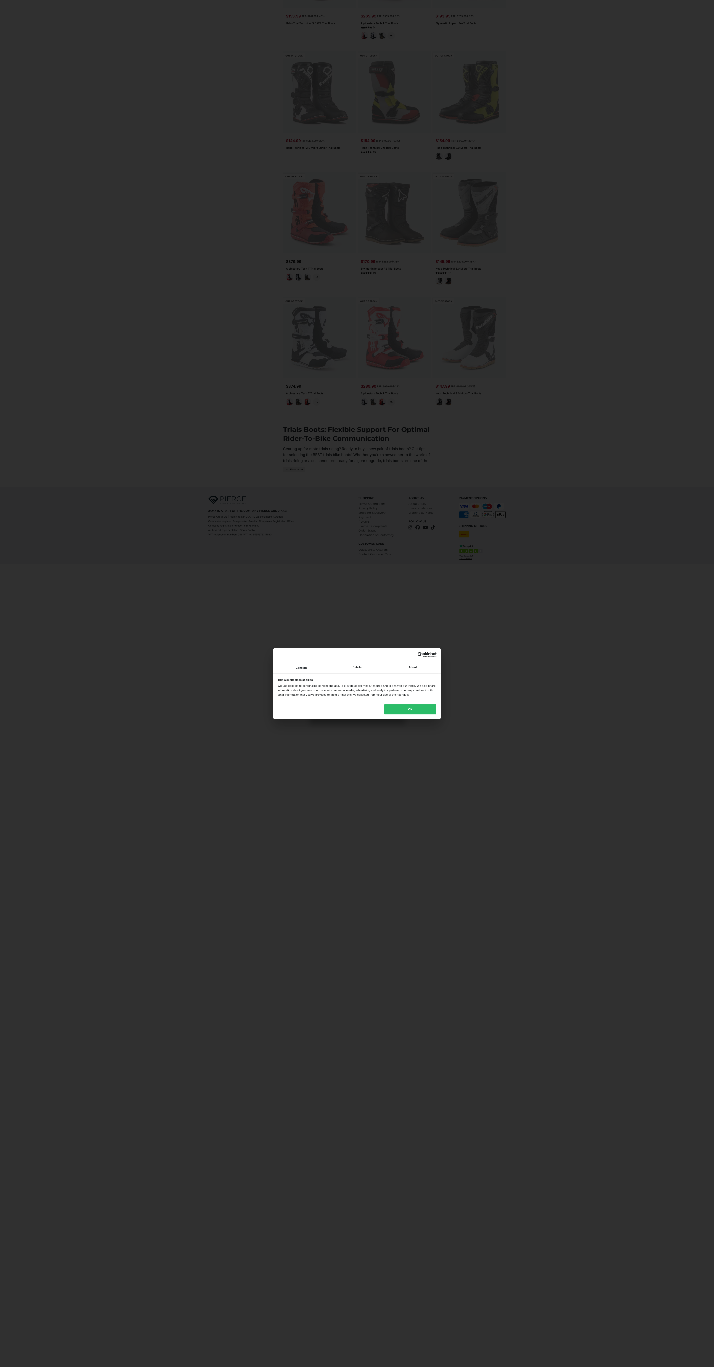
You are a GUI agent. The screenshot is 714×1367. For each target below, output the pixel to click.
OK (410, 709)
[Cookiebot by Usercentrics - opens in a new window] (420, 655)
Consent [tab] (301, 667)
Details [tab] (357, 667)
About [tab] (413, 667)
